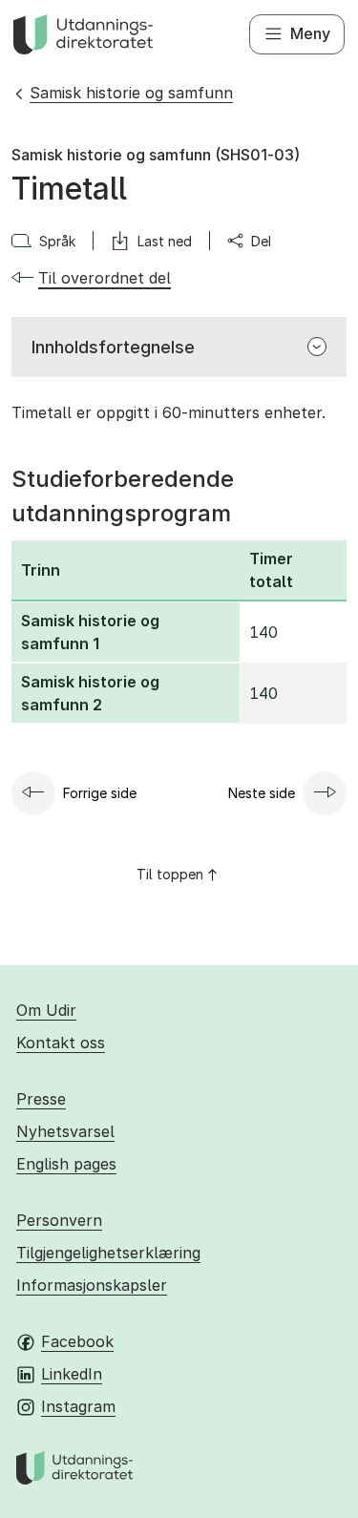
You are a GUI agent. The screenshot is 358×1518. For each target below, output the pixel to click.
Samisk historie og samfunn (131, 92)
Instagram (78, 1406)
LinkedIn (71, 1373)
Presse (41, 1098)
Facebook (77, 1341)
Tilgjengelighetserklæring (108, 1252)
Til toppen (170, 874)
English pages (66, 1163)
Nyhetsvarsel (65, 1131)
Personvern (59, 1220)
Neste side (261, 793)
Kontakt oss (60, 1042)
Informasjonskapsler (91, 1285)
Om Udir (46, 1010)
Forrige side (100, 793)
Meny (310, 33)
